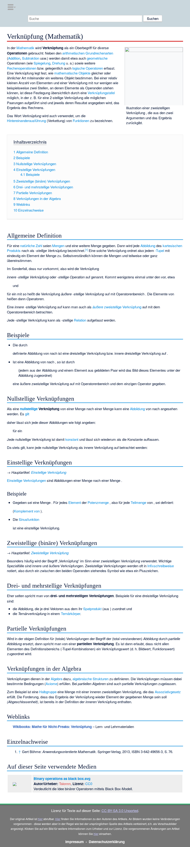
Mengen (58, 245)
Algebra (56, 678)
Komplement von (27, 511)
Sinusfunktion (29, 519)
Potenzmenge (98, 502)
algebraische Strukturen (90, 678)
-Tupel (159, 250)
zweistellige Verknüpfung (116, 306)
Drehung (58, 63)
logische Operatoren (87, 68)
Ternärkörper (70, 613)
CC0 (88, 783)
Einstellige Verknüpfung (48, 472)
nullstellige (29, 408)
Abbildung (147, 245)
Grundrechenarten (99, 53)
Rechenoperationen (21, 68)
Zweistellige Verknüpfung (50, 552)
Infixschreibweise (160, 565)
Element (74, 502)
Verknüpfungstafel (101, 92)
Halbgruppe (48, 691)
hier (40, 819)
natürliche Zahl (31, 245)
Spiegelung (42, 63)
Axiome (51, 683)
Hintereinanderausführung (26, 120)
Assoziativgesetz (168, 691)
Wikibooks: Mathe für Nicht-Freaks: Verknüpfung (52, 726)
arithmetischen (73, 53)
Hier (57, 819)
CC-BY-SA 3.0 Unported (119, 810)
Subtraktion (30, 58)
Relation (80, 320)
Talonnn (65, 783)
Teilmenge (138, 502)
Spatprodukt (92, 608)
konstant (71, 439)
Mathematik (25, 47)
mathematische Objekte (72, 73)
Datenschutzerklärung (107, 841)
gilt (27, 413)
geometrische (97, 58)
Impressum (74, 841)
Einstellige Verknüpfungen (26, 480)
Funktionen (81, 120)
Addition (14, 58)
